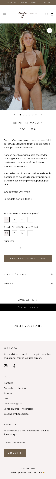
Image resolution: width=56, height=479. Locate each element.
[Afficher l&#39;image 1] (20, 114)
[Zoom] (49, 30)
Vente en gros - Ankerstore (19, 408)
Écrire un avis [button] (28, 307)
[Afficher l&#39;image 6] (36, 114)
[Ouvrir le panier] (52, 14)
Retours (8, 283)
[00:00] (28, 66)
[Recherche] (46, 14)
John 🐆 (41, 472)
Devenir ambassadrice (16, 413)
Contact (8, 382)
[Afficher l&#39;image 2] (23, 114)
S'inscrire (15, 452)
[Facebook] (14, 366)
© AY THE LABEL (28, 468)
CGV (6, 398)
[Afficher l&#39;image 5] (32, 114)
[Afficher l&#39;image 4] (29, 114)
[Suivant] (41, 114)
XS (6, 219)
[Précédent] (14, 114)
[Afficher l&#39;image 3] (26, 114)
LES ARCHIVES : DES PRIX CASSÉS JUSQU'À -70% (28, 2)
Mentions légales (13, 403)
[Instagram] (5, 366)
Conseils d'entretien (15, 274)
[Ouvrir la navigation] (4, 14)
